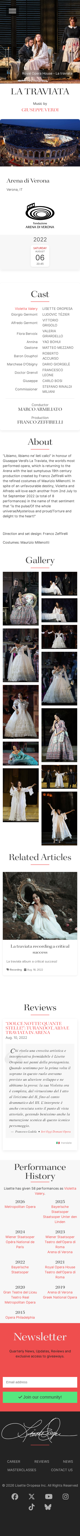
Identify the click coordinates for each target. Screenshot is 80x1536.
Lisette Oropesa (15, 671)
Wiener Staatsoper (20, 1237)
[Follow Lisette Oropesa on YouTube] (49, 1496)
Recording (16, 970)
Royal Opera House (60, 1267)
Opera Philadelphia (20, 1317)
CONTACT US (62, 1470)
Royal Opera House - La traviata (47, 73)
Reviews (41, 1461)
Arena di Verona (60, 1252)
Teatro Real (20, 1297)
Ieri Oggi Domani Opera (56, 1131)
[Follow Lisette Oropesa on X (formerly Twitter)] (31, 1496)
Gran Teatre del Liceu (20, 1292)
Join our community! (42, 1397)
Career (13, 1461)
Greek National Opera (60, 1297)
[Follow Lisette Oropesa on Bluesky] (48, 1507)
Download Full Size (27, 620)
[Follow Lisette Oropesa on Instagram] (65, 1496)
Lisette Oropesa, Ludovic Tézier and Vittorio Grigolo (58, 578)
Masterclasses (21, 1470)
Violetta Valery (26, 309)
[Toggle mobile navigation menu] (12, 11)
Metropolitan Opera (20, 1207)
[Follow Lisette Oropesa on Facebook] (15, 1496)
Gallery (40, 560)
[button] (21, 598)
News (68, 1461)
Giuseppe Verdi (40, 110)
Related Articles (40, 857)
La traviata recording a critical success (40, 949)
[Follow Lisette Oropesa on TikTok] (31, 1507)
